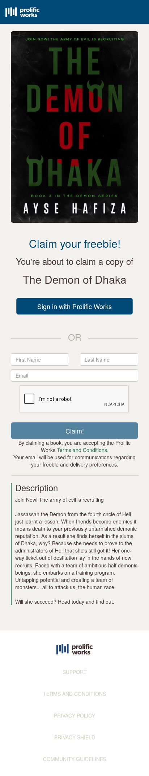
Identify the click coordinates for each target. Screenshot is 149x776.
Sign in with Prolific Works (74, 306)
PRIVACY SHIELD (74, 737)
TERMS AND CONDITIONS (74, 693)
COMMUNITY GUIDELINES (74, 759)
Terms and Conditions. (82, 449)
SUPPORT (75, 672)
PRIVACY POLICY (74, 715)
